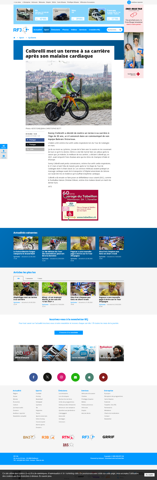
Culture (15, 405)
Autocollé (62, 416)
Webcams (42, 2)
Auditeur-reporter (137, 2)
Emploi (48, 2)
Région (15, 393)
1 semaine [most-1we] (29, 278)
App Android (103, 377)
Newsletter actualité (19, 416)
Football (38, 393)
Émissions (55, 29)
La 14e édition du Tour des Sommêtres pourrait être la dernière (53, 253)
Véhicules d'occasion (88, 393)
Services (83, 29)
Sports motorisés (41, 416)
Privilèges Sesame (87, 399)
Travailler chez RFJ (110, 405)
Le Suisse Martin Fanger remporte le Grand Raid (24, 252)
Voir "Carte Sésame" (55, 353)
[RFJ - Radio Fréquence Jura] (88, 437)
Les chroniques (64, 396)
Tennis (38, 413)
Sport (46, 29)
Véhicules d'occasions (87, 2)
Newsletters (75, 377)
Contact (106, 416)
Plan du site (40, 460)
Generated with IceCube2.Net (114, 458)
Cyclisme (32, 37)
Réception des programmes (113, 396)
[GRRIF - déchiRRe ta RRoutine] (108, 437)
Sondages (62, 419)
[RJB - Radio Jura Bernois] (48, 437)
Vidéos (74, 29)
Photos (65, 29)
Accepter (149, 475)
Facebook (33, 377)
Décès (54, 2)
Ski (37, 407)
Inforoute (35, 2)
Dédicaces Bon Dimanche (67, 405)
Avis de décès (86, 413)
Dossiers (16, 410)
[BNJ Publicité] (28, 437)
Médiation (107, 410)
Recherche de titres (65, 399)
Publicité (107, 402)
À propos (107, 393)
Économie (16, 402)
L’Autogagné (63, 413)
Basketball (39, 399)
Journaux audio (18, 407)
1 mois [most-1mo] (40, 278)
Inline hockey (40, 419)
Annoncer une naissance (67, 407)
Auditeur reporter (19, 413)
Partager (32, 140)
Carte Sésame (61, 2)
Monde (15, 399)
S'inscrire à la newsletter (68, 332)
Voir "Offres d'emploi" (112, 353)
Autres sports (40, 424)
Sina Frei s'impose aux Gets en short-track (109, 252)
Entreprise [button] (26, 2)
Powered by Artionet (97, 458)
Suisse (15, 396)
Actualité (38, 29)
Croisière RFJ (94, 29)
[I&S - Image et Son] (68, 445)
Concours (62, 422)
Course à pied (40, 422)
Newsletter (107, 419)
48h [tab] (18, 278)
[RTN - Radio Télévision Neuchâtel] (68, 437)
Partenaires (108, 407)
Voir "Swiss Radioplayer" (83, 353)
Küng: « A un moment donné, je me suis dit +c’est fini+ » (52, 299)
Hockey (38, 396)
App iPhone (89, 377)
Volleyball (39, 402)
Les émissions (63, 393)
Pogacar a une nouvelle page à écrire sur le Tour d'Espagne (81, 253)
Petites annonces (87, 405)
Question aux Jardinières (67, 410)
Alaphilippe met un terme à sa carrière (25, 298)
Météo (84, 402)
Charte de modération (111, 413)
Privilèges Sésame (73, 2)
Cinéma (84, 396)
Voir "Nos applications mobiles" (26, 353)
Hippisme (39, 410)
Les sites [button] (18, 2)
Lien (31, 149)
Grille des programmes (66, 402)
